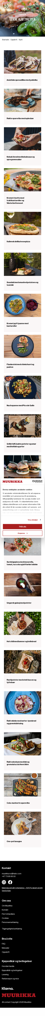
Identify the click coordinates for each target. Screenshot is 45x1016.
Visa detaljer (33, 520)
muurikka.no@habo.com (11, 874)
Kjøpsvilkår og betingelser (12, 970)
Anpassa (21, 533)
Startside (5, 40)
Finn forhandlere (8, 914)
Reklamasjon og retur (10, 979)
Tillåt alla (22, 527)
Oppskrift (13, 40)
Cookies (5, 918)
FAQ (3, 944)
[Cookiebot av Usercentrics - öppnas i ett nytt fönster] (32, 481)
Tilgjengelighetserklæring (12, 929)
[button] (37, 4)
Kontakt (5, 910)
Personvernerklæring (10, 922)
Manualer (5, 948)
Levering (5, 975)
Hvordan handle (8, 966)
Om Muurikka (7, 906)
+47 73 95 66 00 (9, 876)
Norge (31, 4)
